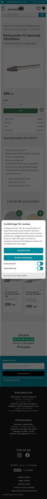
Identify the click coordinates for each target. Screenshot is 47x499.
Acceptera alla (23, 250)
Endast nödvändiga (23, 258)
